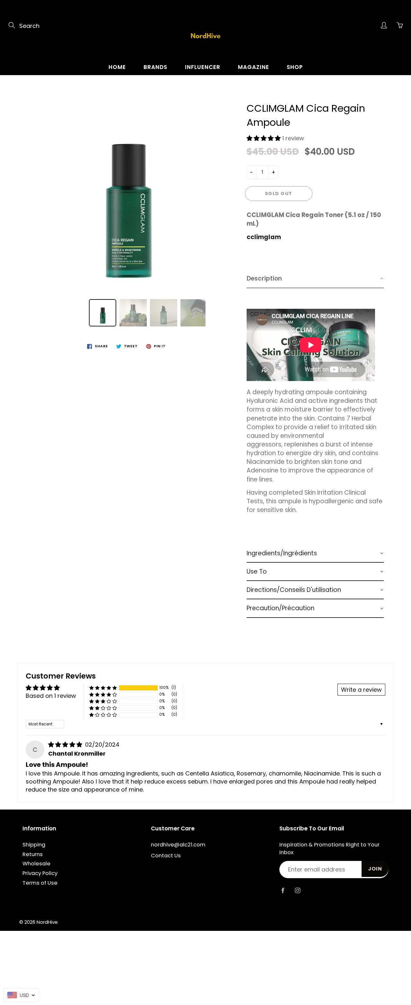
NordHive (47, 922)
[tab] (315, 279)
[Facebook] (282, 890)
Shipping (33, 844)
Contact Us (166, 855)
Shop (295, 67)
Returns (32, 854)
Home (117, 67)
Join (375, 868)
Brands (155, 67)
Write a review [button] (361, 690)
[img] (66, 745)
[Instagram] (297, 890)
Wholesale (36, 863)
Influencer (202, 67)
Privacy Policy (39, 873)
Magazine (253, 67)
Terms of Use (39, 883)
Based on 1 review (51, 696)
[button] (264, 138)
